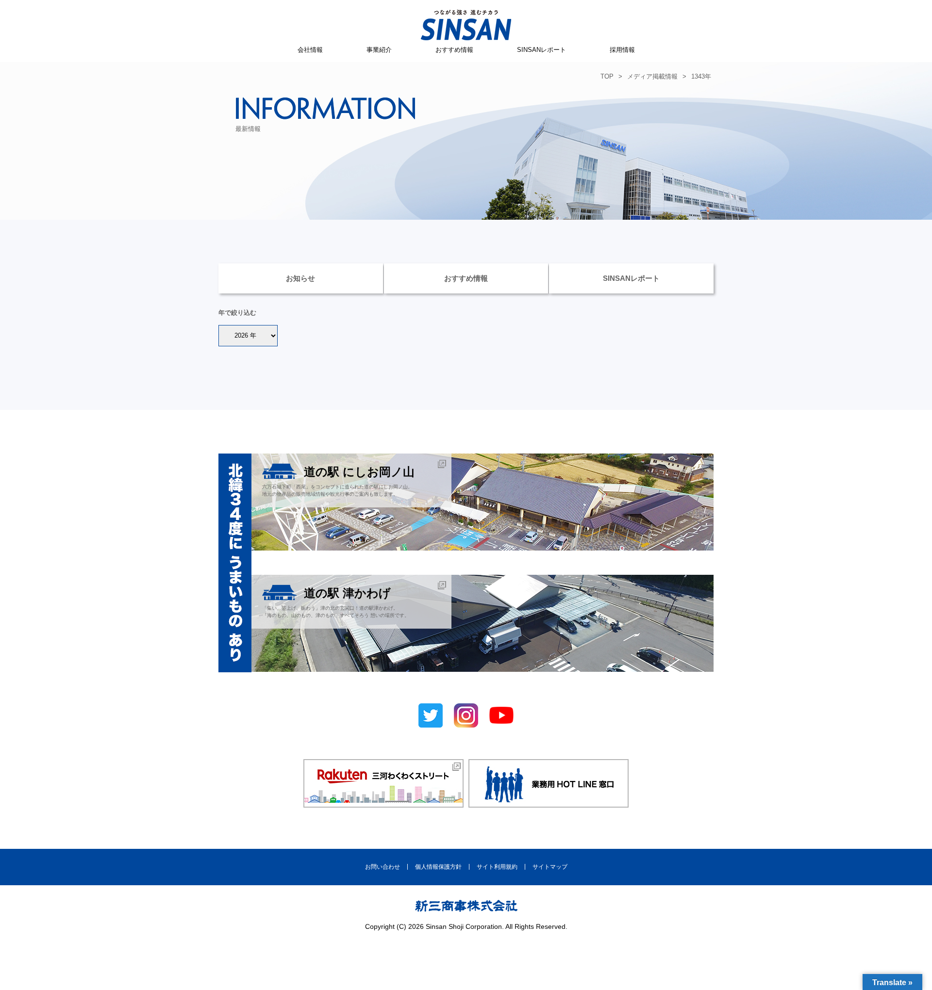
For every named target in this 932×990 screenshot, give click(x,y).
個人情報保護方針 (438, 867)
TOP (607, 76)
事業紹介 (379, 49)
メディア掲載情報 (652, 76)
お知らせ (300, 278)
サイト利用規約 (497, 867)
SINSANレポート (541, 49)
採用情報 (622, 49)
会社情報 (310, 49)
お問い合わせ (382, 867)
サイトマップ (550, 867)
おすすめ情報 (454, 49)
